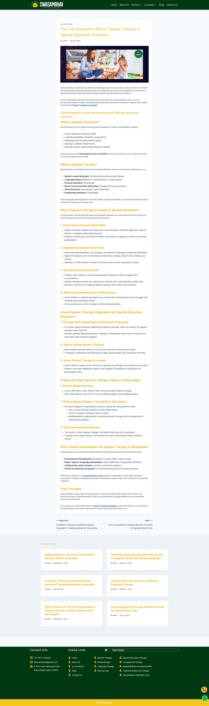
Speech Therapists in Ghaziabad (85, 105)
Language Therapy (105, 666)
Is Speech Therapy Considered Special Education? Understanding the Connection (77, 524)
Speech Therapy (104, 658)
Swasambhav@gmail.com (45, 662)
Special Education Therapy (93, 476)
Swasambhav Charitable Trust (136, 675)
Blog (161, 4)
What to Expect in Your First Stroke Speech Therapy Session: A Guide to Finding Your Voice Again (70, 611)
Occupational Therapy (132, 662)
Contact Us (172, 4)
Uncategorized (66, 24)
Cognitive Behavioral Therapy (136, 671)
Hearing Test (103, 671)
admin (65, 41)
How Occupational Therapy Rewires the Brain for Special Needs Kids (130, 524)
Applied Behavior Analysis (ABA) (137, 666)
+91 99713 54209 (42, 658)
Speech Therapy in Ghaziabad (104, 506)
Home (114, 4)
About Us (124, 4)
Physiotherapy (103, 662)
